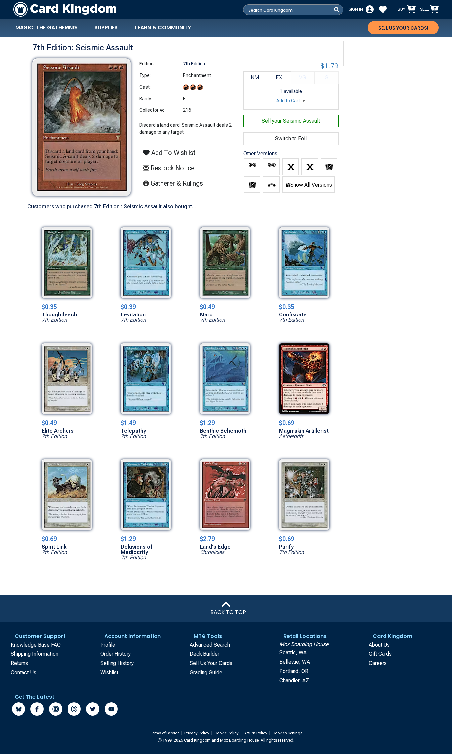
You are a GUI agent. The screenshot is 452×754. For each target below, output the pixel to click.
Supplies (106, 27)
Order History (115, 654)
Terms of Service (165, 733)
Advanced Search (210, 645)
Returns (19, 663)
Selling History (117, 663)
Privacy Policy (197, 733)
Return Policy (256, 733)
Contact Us (23, 672)
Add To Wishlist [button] (173, 153)
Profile (107, 645)
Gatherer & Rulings (178, 183)
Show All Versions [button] (311, 185)
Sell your (291, 121)
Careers (378, 663)
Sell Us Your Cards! (403, 28)
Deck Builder (204, 654)
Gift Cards (380, 654)
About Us (379, 645)
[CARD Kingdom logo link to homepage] (64, 9)
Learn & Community (163, 27)
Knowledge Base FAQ (36, 645)
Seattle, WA (293, 652)
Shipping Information (34, 654)
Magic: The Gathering (46, 27)
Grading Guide (206, 672)
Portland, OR (293, 671)
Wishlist (109, 672)
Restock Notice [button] (171, 168)
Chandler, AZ (294, 680)
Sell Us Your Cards (211, 663)
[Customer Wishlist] (383, 9)
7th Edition (194, 63)
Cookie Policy (227, 733)
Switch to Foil (291, 138)
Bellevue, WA (294, 662)
